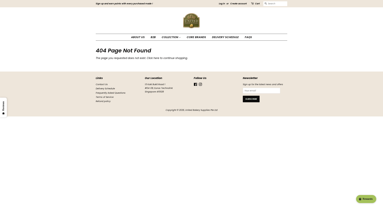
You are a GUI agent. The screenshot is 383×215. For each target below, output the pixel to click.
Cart (257, 3)
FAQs (248, 37)
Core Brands (196, 37)
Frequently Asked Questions (111, 92)
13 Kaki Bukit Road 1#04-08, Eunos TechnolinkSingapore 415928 (159, 88)
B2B (153, 37)
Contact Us (102, 84)
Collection (170, 37)
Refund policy (103, 101)
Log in (222, 3)
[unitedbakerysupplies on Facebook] (195, 84)
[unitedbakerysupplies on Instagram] (200, 84)
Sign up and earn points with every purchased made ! (124, 3)
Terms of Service (105, 97)
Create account (238, 3)
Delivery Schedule (225, 37)
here (156, 58)
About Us (138, 37)
